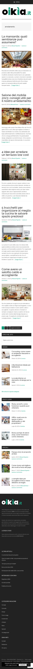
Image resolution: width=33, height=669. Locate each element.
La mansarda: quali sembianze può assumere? (14, 39)
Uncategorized (5, 632)
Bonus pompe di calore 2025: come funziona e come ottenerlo (20, 435)
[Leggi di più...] (16, 85)
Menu (18, 2)
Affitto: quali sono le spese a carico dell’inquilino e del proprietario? (19, 420)
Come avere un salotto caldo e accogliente (12, 272)
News (3, 625)
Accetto (22, 665)
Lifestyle (4, 622)
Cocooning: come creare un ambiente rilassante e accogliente (21, 353)
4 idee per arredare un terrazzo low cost (15, 153)
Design (3, 611)
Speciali (4, 629)
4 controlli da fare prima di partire (10, 555)
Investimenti (5, 618)
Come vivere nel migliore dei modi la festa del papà (21, 466)
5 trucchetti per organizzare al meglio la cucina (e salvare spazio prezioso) (16, 212)
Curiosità (4, 608)
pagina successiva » (16, 328)
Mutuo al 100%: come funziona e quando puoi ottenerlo (20, 406)
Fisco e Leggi (5, 615)
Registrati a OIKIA (6, 579)
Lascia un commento (25, 104)
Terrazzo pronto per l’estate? (9, 563)
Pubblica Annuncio (6, 586)
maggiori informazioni (13, 665)
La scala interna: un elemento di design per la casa (21, 380)
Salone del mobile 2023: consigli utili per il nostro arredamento (16, 98)
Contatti (4, 641)
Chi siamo (4, 648)
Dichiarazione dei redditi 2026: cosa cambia (13, 570)
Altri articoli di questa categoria (10, 391)
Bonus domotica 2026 (7, 567)
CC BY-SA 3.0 (20, 536)
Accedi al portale (6, 582)
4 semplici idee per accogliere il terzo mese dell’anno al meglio (21, 481)
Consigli (4, 605)
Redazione (4, 644)
